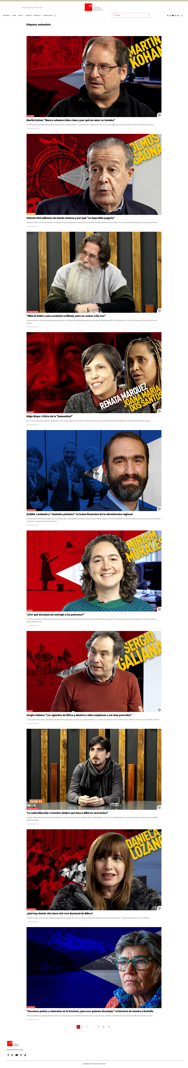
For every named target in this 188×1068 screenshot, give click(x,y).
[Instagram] (175, 15)
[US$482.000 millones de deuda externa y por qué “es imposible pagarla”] (94, 174)
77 (98, 1027)
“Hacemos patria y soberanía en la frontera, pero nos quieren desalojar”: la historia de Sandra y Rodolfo (90, 1011)
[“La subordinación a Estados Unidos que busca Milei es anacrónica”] (94, 769)
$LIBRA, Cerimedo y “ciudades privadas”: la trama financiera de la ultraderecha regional (80, 514)
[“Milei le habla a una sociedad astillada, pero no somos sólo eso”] (94, 272)
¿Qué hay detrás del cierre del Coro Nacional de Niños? (60, 913)
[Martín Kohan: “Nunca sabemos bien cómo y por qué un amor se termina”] (94, 76)
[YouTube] (172, 15)
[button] (55, 15)
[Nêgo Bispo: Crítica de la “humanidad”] (94, 372)
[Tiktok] (178, 15)
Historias (30, 1007)
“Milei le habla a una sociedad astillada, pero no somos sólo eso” (66, 315)
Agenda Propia (32, 312)
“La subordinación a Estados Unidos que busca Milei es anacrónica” (67, 812)
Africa (29, 711)
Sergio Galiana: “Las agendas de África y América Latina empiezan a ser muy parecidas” (79, 715)
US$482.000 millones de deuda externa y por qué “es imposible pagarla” (71, 218)
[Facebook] (168, 15)
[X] (170, 15)
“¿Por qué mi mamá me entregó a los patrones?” (56, 614)
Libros (29, 610)
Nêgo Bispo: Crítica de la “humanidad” (50, 416)
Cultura (30, 116)
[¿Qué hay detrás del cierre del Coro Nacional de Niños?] (94, 869)
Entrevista (31, 510)
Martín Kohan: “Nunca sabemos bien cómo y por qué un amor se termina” (71, 120)
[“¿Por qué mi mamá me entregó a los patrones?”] (94, 570)
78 (103, 1027)
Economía (30, 214)
